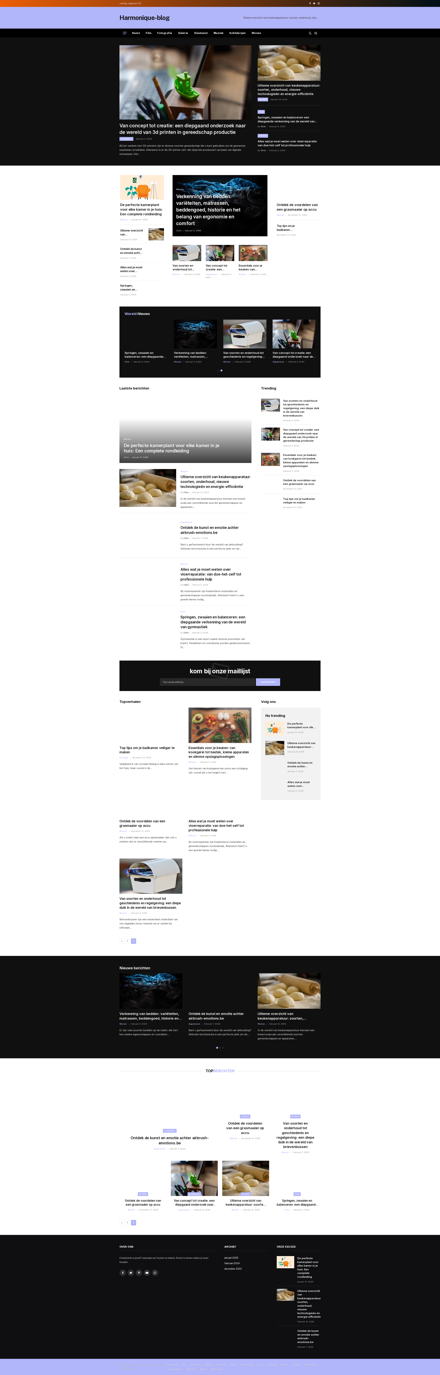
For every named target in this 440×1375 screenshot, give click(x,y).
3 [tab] (223, 1048)
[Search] (315, 33)
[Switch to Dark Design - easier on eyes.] (310, 33)
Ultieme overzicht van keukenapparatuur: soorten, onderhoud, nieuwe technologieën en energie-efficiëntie (282, 17)
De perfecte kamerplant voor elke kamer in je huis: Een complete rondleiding (141, 209)
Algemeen (126, 139)
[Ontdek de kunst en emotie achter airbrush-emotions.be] (155, 253)
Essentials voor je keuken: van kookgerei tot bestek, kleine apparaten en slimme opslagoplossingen (253, 267)
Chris (263, 126)
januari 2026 (231, 1257)
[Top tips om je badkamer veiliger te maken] (312, 230)
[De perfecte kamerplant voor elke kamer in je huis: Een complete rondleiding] (142, 187)
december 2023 (233, 1268)
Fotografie (164, 33)
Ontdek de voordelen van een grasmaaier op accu (297, 207)
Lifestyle (272, 1364)
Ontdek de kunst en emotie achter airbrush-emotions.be (131, 251)
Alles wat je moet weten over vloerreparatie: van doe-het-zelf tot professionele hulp (287, 143)
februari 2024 (232, 1263)
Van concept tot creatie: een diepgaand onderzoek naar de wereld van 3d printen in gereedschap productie (182, 129)
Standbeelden (174, 1369)
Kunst (136, 33)
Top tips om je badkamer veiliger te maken (288, 228)
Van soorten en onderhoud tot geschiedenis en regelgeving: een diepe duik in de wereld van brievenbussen (184, 267)
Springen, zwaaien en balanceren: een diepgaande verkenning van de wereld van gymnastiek (286, 119)
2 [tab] (221, 370)
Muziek (219, 33)
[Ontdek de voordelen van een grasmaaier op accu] (299, 187)
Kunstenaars (247, 1364)
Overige (123, 757)
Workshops (217, 1369)
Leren (261, 1364)
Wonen (256, 33)
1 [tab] (218, 370)
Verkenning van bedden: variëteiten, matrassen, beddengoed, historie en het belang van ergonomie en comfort (208, 209)
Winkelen (191, 1369)
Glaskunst (201, 33)
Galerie (183, 33)
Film (148, 33)
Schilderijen (237, 33)
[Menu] (125, 33)
